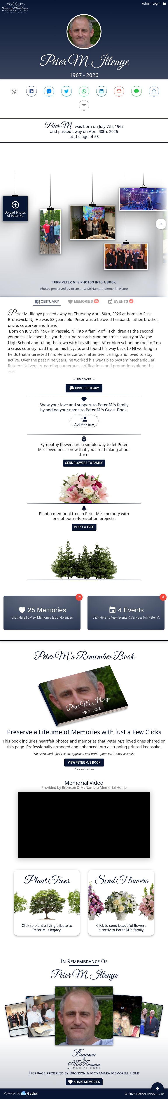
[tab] (47, 301)
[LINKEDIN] (101, 91)
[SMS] (136, 91)
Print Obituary (86, 388)
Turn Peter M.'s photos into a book (84, 282)
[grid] (84, 227)
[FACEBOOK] (31, 91)
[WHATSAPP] (84, 91)
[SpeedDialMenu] (157, 1088)
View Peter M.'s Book (84, 762)
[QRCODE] (14, 91)
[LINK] (84, 105)
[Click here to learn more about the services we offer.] (84, 1059)
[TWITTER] (66, 91)
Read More (84, 379)
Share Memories (86, 1082)
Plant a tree (84, 527)
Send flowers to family (84, 463)
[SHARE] (154, 91)
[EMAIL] (119, 91)
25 (79, 597)
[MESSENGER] (49, 91)
